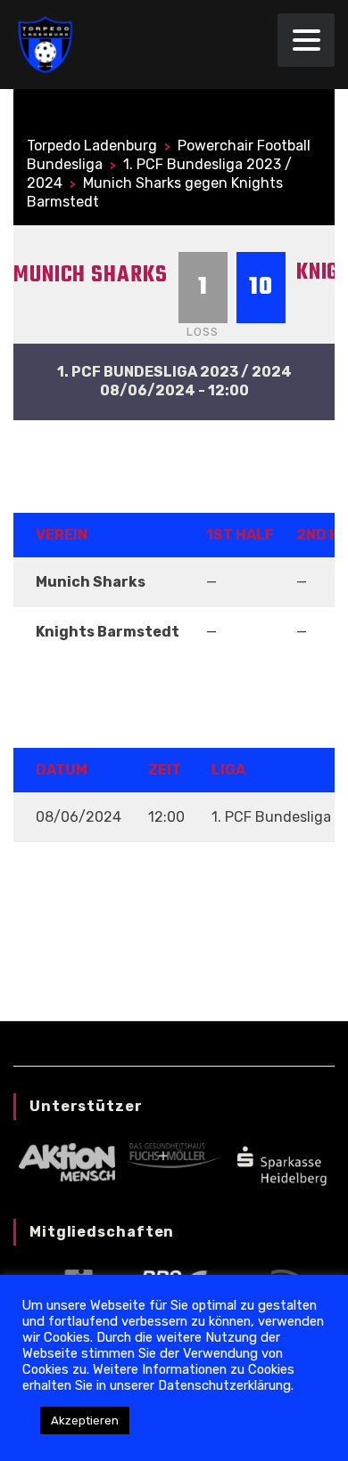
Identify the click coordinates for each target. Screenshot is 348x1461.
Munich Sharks (90, 275)
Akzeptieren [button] (85, 1420)
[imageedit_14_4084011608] (280, 1164)
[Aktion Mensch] (66, 1161)
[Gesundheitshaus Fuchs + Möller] (173, 1154)
